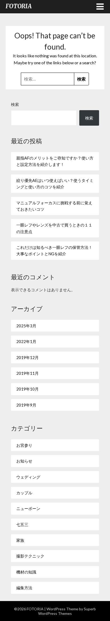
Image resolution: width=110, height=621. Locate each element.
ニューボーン (28, 508)
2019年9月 (26, 405)
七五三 (22, 524)
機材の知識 (26, 572)
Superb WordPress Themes (67, 611)
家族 (20, 540)
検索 (15, 104)
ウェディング (28, 477)
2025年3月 (26, 325)
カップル (24, 492)
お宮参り (24, 445)
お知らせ (24, 461)
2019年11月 (27, 373)
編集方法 (24, 587)
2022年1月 (26, 341)
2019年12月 (27, 357)
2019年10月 (27, 389)
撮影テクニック (30, 556)
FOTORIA (19, 6)
